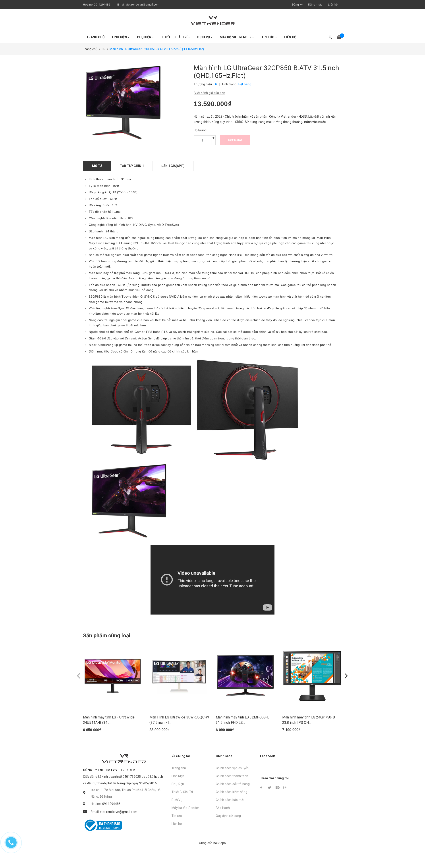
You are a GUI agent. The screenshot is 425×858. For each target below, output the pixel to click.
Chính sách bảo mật (230, 800)
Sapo (222, 843)
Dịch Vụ (204, 37)
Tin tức (268, 37)
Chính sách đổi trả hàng (233, 784)
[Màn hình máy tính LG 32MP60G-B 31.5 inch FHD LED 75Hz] (246, 676)
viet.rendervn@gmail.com (143, 4)
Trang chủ (95, 37)
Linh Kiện (120, 37)
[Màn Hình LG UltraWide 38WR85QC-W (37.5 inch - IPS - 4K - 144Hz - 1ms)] (179, 676)
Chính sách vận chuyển (232, 768)
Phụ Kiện (144, 37)
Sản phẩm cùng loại (106, 635)
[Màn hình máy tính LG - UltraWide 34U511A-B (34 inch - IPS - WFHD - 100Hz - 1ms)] (113, 676)
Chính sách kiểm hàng (231, 792)
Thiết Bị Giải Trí (174, 37)
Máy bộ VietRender (236, 37)
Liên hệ (333, 4)
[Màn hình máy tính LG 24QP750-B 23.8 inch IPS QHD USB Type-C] (312, 676)
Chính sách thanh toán (232, 776)
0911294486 (102, 4)
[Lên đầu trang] (417, 844)
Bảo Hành (223, 808)
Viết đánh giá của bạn (209, 93)
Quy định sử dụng (228, 816)
